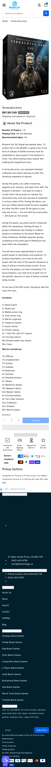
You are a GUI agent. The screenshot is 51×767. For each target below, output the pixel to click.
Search (5, 605)
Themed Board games (12, 700)
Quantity (6, 414)
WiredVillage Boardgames (14, 494)
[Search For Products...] (46, 13)
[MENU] (4, 5)
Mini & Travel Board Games (15, 693)
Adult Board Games (11, 674)
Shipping (6, 116)
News (5, 599)
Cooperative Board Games (14, 661)
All (6, 489)
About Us (6, 592)
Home (5, 21)
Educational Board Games (14, 680)
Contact (6, 611)
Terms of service (9, 746)
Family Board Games (12, 642)
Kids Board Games (11, 648)
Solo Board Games (11, 687)
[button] (25, 428)
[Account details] (39, 5)
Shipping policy (8, 749)
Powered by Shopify (11, 756)
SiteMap (6, 618)
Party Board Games (11, 655)
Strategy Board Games (13, 636)
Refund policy (8, 739)
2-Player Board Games (13, 668)
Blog (4, 624)
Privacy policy (8, 742)
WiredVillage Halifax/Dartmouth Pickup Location (24, 570)
